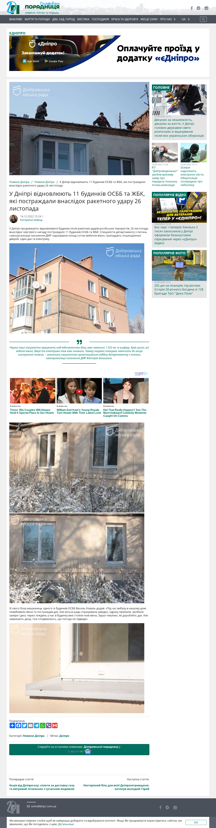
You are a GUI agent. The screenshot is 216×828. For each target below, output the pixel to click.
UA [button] (184, 19)
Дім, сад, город (63, 19)
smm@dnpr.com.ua (43, 806)
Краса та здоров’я (124, 19)
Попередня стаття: (41, 784)
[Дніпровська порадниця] (15, 807)
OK (196, 822)
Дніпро (64, 736)
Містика (83, 19)
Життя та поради (37, 19)
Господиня (100, 19)
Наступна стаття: (116, 784)
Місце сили (149, 19)
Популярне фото (169, 253)
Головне (161, 87)
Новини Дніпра (19, 182)
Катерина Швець (31, 220)
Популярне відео (169, 195)
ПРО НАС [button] (166, 19)
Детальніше (66, 824)
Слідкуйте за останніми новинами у (79, 749)
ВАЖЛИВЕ (15, 19)
